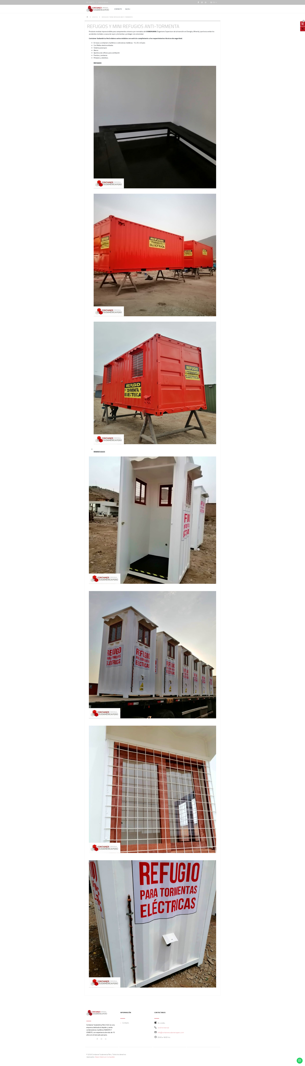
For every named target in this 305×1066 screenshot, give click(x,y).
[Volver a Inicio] (87, 17)
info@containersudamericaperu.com (171, 1032)
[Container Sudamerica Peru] (97, 9)
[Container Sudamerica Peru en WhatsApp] (105, 1039)
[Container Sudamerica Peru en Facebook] (97, 1039)
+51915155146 (103, 2)
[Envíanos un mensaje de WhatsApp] (300, 1061)
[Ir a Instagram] (202, 2)
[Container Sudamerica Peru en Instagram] (101, 1039)
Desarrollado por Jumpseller (105, 1057)
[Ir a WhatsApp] (206, 2)
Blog (127, 9)
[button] (213, 2)
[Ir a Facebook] (198, 2)
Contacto (118, 9)
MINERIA (95, 17)
